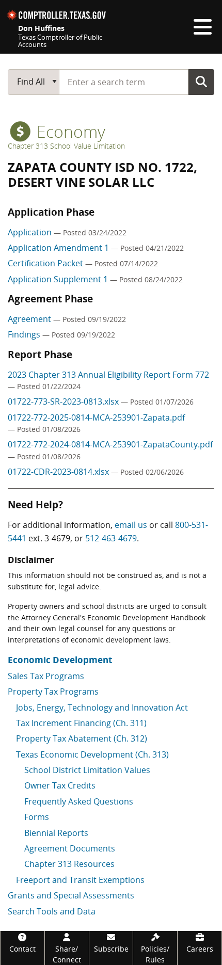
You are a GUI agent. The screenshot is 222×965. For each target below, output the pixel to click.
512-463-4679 (111, 538)
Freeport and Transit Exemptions (80, 880)
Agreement (30, 319)
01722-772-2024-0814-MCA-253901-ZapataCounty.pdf (110, 444)
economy (69, 131)
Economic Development (60, 660)
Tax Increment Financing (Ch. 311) (81, 723)
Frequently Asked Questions (78, 801)
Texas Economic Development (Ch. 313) (92, 754)
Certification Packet (46, 263)
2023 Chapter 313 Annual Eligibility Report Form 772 (108, 374)
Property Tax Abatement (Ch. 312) (81, 738)
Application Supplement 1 (59, 279)
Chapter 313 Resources (69, 864)
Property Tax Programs (53, 691)
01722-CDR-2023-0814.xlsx (59, 471)
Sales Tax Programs (46, 676)
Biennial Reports (56, 833)
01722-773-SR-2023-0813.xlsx (64, 401)
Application (31, 232)
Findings (25, 334)
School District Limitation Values (87, 770)
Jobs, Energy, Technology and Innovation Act (102, 707)
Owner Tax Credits (60, 785)
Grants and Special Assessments (71, 895)
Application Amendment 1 (59, 247)
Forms (36, 817)
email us (131, 524)
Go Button (201, 81)
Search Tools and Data (52, 911)
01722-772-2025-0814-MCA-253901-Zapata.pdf (96, 417)
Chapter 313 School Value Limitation (66, 146)
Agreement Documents (69, 848)
